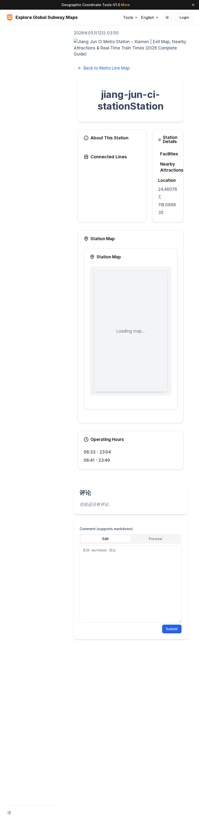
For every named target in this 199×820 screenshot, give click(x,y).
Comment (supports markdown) (106, 529)
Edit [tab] (105, 539)
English (147, 17)
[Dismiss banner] (193, 5)
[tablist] (131, 539)
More (125, 5)
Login (184, 17)
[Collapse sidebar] (9, 812)
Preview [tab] (155, 539)
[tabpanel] (131, 584)
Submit (172, 629)
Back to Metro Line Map (106, 68)
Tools (128, 17)
